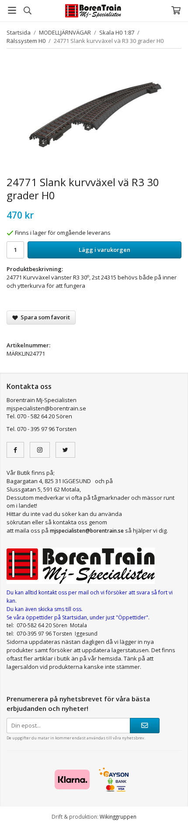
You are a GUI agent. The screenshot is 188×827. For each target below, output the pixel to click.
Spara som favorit (44, 317)
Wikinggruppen (118, 816)
